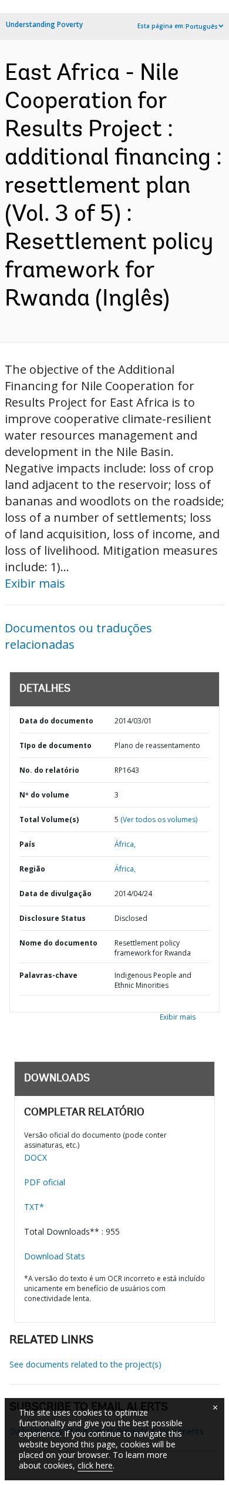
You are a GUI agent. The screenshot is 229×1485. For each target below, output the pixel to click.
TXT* (34, 1206)
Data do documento (56, 721)
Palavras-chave (48, 975)
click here (95, 1465)
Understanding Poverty (44, 24)
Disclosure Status (52, 918)
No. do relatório (49, 770)
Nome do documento (58, 943)
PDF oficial (44, 1182)
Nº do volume (44, 795)
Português (202, 26)
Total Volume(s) (49, 819)
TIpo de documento (55, 745)
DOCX (35, 1157)
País (27, 844)
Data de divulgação (55, 894)
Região (32, 869)
